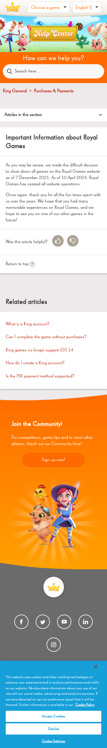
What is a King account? (27, 324)
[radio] (58, 241)
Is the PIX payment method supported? (40, 376)
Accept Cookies (53, 716)
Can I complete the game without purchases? (46, 337)
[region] (53, 704)
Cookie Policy (84, 705)
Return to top (17, 264)
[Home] (12, 7)
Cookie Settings (53, 741)
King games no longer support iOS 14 (39, 350)
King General (15, 91)
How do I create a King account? (35, 363)
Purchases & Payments (54, 91)
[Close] (95, 666)
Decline (53, 729)
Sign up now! (53, 460)
